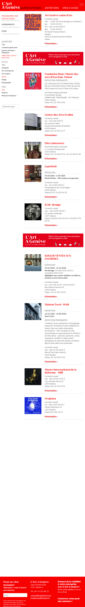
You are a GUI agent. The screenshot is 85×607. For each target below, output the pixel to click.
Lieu (4, 86)
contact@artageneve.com (41, 595)
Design (4, 80)
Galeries (5, 93)
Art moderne (6, 74)
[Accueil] (12, 5)
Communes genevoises (9, 47)
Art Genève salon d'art (58, 15)
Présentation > (51, 43)
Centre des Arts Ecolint (59, 115)
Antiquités (5, 68)
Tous (3, 45)
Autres (4, 77)
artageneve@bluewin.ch (40, 598)
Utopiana (50, 399)
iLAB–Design (53, 205)
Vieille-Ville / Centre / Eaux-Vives (9, 57)
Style (5, 62)
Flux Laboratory (55, 143)
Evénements (8, 24)
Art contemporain (8, 71)
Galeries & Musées (30, 7)
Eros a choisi (70, 7)
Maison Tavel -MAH (57, 305)
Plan (4, 31)
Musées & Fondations (9, 96)
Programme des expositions (10, 17)
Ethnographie (6, 83)
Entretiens (52, 7)
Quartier (7, 41)
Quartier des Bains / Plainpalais (8, 51)
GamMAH (51, 166)
